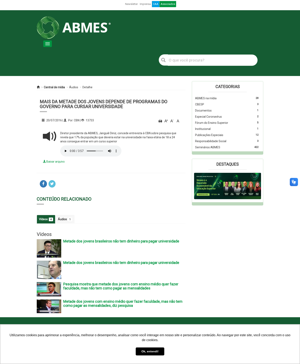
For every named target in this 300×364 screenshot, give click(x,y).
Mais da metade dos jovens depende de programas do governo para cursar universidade (103, 104)
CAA (155, 4)
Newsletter (131, 4)
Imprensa (145, 4)
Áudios (73, 87)
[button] (199, 186)
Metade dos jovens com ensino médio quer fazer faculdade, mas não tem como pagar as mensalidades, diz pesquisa (122, 303)
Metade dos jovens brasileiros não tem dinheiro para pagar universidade (121, 241)
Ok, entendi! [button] (150, 351)
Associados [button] (168, 4)
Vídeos (45, 219)
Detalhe (87, 87)
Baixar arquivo (55, 161)
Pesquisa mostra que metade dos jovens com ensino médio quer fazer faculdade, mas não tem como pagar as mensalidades (120, 286)
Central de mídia (54, 87)
